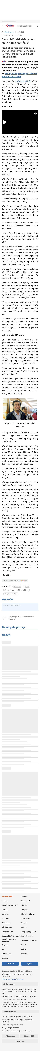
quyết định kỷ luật (22, 81)
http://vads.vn (13, 1028)
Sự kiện (29, 964)
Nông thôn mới (27, 936)
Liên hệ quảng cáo (9, 1012)
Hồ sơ (23, 945)
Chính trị (7, 32)
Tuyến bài (10, 964)
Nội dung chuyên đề (29, 940)
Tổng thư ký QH (23, 590)
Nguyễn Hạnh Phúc (11, 594)
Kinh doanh (25, 901)
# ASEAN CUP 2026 (24, 26)
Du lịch (24, 923)
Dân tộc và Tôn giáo (9, 905)
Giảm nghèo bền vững (10, 936)
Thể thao (24, 905)
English (5, 945)
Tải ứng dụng (10, 1036)
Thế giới (24, 910)
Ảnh (3, 949)
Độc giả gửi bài (29, 1036)
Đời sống (5, 914)
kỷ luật (27, 586)
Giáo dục (5, 910)
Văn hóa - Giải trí (28, 914)
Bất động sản (7, 927)
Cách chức (17, 586)
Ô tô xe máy (6, 923)
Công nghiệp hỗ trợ (28, 932)
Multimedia (6, 954)
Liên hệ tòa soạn (8, 984)
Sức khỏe (5, 918)
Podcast (24, 954)
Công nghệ (25, 918)
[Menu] (3, 26)
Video (23, 949)
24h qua (5, 958)
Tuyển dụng (20, 1041)
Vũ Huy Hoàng (9, 590)
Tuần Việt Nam (7, 932)
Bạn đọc (24, 927)
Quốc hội (20, 32)
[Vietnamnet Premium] (7, 897)
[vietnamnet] (10, 27)
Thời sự (4, 901)
